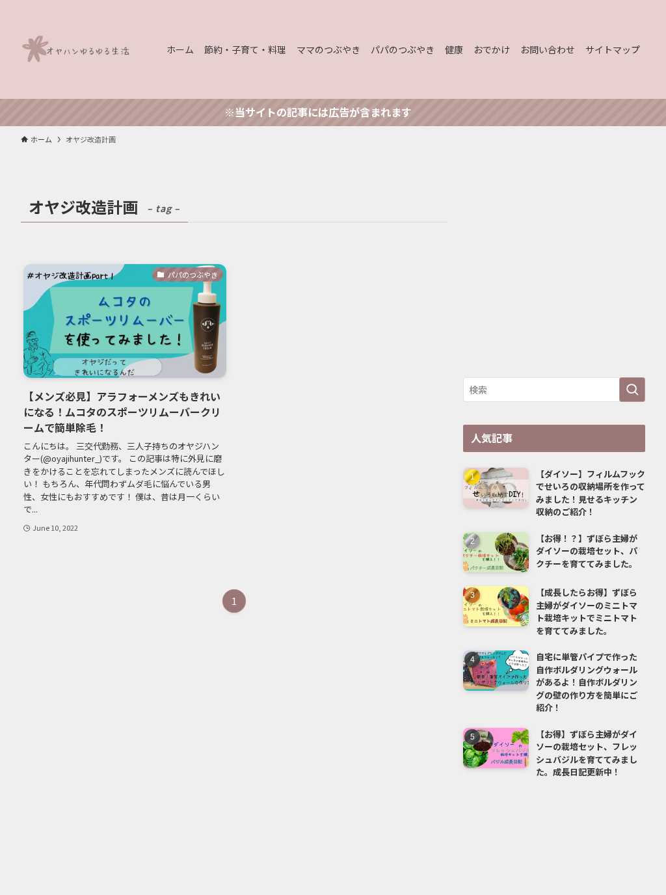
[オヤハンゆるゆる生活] (78, 49)
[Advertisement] (554, 273)
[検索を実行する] (632, 389)
